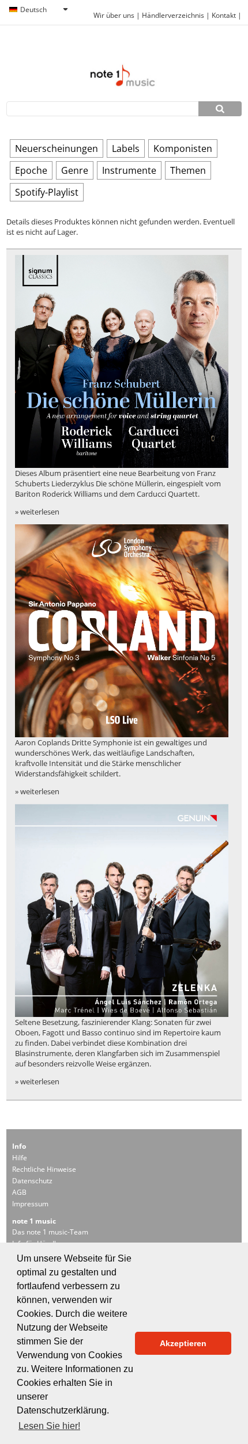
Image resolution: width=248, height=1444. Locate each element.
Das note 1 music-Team (50, 1232)
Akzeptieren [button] (183, 1343)
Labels (126, 148)
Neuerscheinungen (56, 148)
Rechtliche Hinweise (44, 1169)
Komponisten (182, 148)
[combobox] (38, 10)
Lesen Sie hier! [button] (49, 1426)
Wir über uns (113, 15)
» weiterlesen (37, 511)
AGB (19, 1192)
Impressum (30, 1204)
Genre (74, 170)
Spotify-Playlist (46, 192)
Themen (188, 170)
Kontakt (225, 15)
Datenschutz (32, 1181)
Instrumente (129, 170)
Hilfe (19, 1158)
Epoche (31, 170)
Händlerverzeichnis (173, 15)
